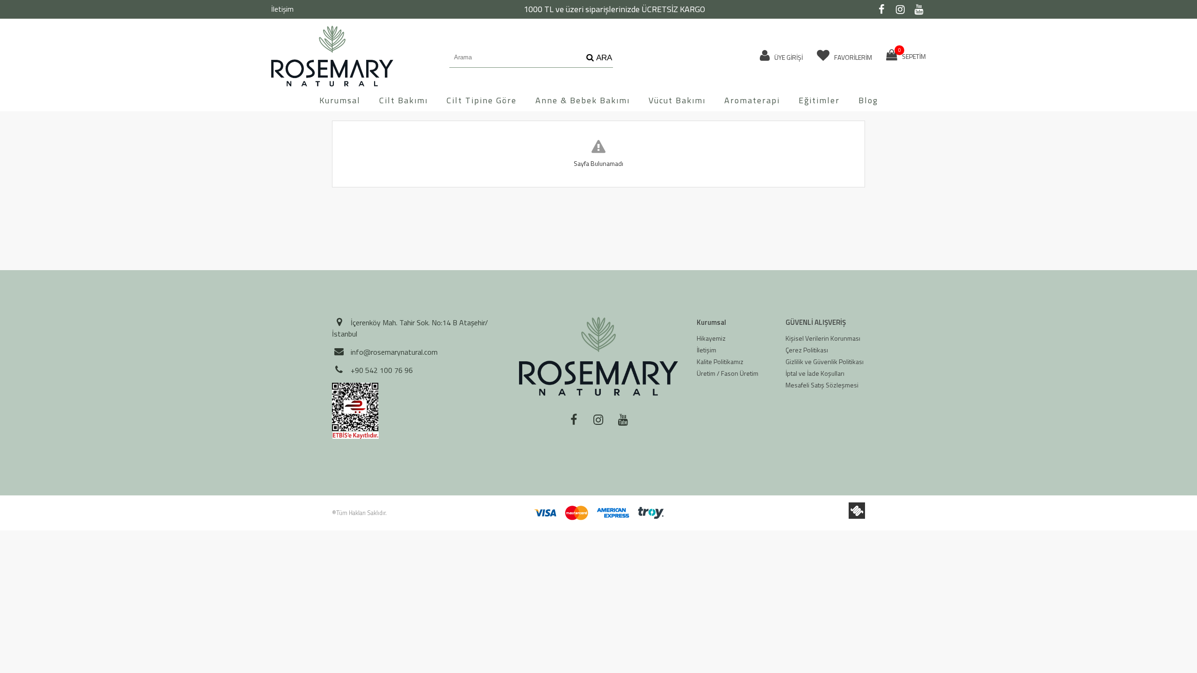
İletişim (282, 9)
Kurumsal (340, 100)
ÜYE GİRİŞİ (788, 57)
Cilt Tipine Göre (482, 100)
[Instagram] (900, 9)
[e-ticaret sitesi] (857, 510)
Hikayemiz (711, 338)
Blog (868, 100)
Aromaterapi (752, 100)
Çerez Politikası (807, 350)
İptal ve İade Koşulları (815, 373)
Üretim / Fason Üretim (727, 373)
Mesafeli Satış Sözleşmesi (822, 385)
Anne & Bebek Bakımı (582, 100)
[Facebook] (881, 9)
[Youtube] (919, 9)
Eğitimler (819, 100)
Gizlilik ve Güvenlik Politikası (825, 361)
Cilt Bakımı (403, 100)
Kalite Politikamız (720, 361)
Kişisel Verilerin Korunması (823, 338)
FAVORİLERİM (852, 57)
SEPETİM (912, 55)
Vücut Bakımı (677, 100)
